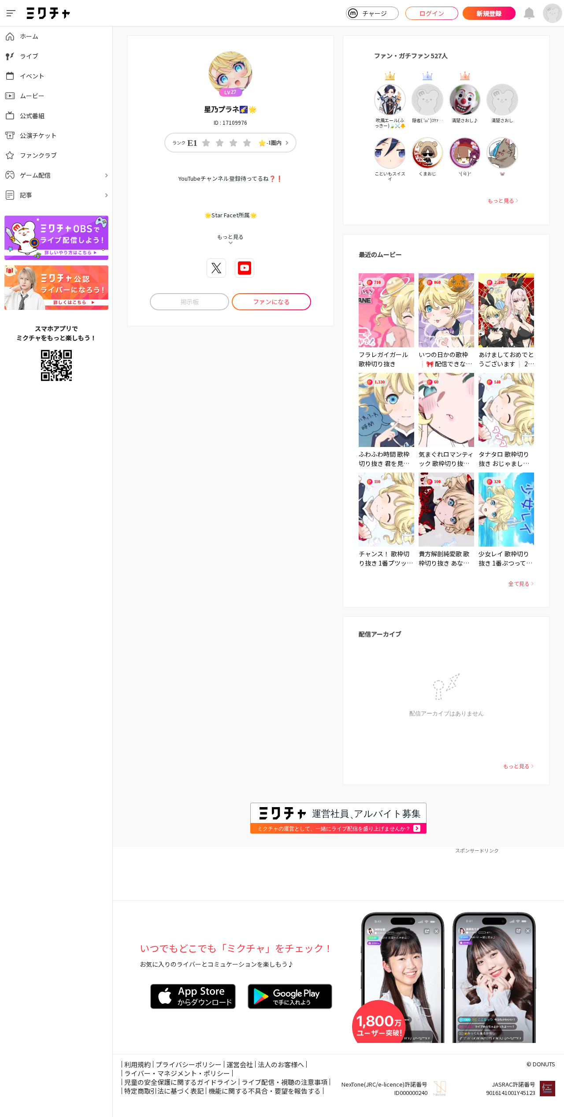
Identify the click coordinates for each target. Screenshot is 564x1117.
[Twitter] (216, 268)
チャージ (374, 13)
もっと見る (501, 200)
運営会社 (239, 1064)
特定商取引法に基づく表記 (164, 1090)
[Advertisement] (338, 874)
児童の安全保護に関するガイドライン (180, 1082)
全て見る (519, 583)
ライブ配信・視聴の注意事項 (284, 1082)
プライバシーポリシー (189, 1064)
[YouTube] (244, 268)
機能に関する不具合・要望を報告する (264, 1090)
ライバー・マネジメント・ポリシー (177, 1073)
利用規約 (137, 1064)
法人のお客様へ (281, 1064)
